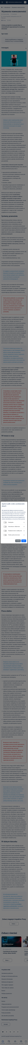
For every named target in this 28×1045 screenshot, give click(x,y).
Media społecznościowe (14, 535)
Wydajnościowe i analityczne (15, 531)
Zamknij (18, 541)
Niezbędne (10, 522)
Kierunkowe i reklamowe (14, 527)
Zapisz (23, 541)
